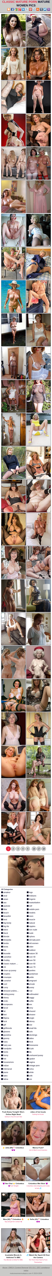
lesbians (32, 896)
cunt (5, 984)
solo (31, 1032)
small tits (33, 1028)
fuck (5, 1021)
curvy (5, 987)
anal (5, 896)
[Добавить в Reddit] (34, 9)
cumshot (7, 981)
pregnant (33, 981)
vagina (32, 1062)
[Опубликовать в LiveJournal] (26, 9)
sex (30, 1004)
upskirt (32, 1059)
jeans (5, 1072)
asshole (6, 906)
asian (5, 899)
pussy (31, 987)
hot (4, 1059)
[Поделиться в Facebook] (12, 9)
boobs (6, 943)
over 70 (32, 967)
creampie (7, 977)
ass (4, 903)
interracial (7, 1069)
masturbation (34, 903)
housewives (8, 1062)
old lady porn (34, 940)
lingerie (32, 899)
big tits (6, 926)
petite (31, 977)
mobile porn (34, 909)
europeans (8, 1004)
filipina (6, 1018)
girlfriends (7, 1028)
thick (31, 1042)
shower (32, 1015)
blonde (6, 936)
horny (5, 1055)
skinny (32, 1021)
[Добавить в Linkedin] (23, 9)
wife (31, 1076)
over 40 (32, 957)
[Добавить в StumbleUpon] (37, 9)
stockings (33, 1035)
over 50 (32, 960)
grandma (7, 1035)
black (5, 933)
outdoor (32, 950)
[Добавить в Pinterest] (30, 9)
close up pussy (9, 970)
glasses (6, 1032)
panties (32, 970)
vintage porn (34, 1066)
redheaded (33, 994)
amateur (6, 892)
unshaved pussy (36, 1055)
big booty (7, 923)
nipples (32, 926)
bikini (5, 930)
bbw (5, 909)
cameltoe (7, 957)
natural (32, 923)
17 (39, 849)
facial (5, 1008)
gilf (4, 1025)
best (5, 919)
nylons (32, 936)
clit (4, 967)
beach (6, 913)
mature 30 (33, 953)
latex (5, 1076)
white (31, 1072)
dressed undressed (11, 991)
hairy (5, 1042)
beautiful (7, 916)
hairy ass (7, 1045)
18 (44, 849)
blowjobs (7, 940)
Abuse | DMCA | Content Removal (15, 1267)
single (31, 1018)
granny (6, 1038)
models (32, 913)
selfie (31, 1001)
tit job (31, 1049)
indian (6, 1066)
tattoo (31, 1038)
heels (5, 1052)
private (32, 984)
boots (5, 947)
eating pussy (8, 994)
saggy (31, 998)
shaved (32, 1011)
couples (6, 974)
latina (5, 1079)
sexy (31, 1008)
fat (4, 1011)
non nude (33, 930)
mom (31, 916)
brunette (6, 953)
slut (30, 1025)
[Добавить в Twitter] (45, 9)
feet (5, 1015)
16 (34, 849)
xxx (30, 1079)
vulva (31, 1069)
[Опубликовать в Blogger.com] (8, 9)
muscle (32, 919)
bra (4, 950)
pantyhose (33, 974)
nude (31, 933)
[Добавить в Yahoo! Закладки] (48, 9)
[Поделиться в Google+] (19, 9)
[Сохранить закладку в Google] (16, 9)
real (30, 991)
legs (31, 892)
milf (30, 906)
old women (33, 943)
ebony (6, 998)
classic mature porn (11, 964)
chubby (6, 960)
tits (30, 1052)
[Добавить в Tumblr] (41, 9)
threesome (33, 1045)
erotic (5, 1001)
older (31, 947)
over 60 (32, 964)
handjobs (7, 1049)
